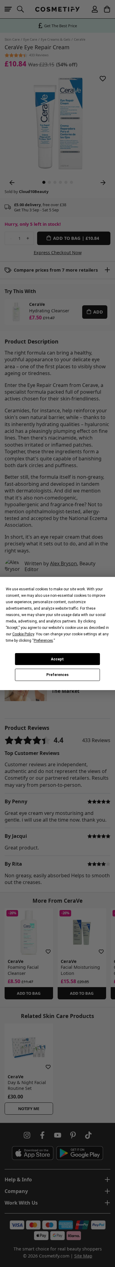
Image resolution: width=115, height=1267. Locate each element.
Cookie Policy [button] (23, 634)
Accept (57, 659)
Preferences (57, 675)
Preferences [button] (43, 640)
